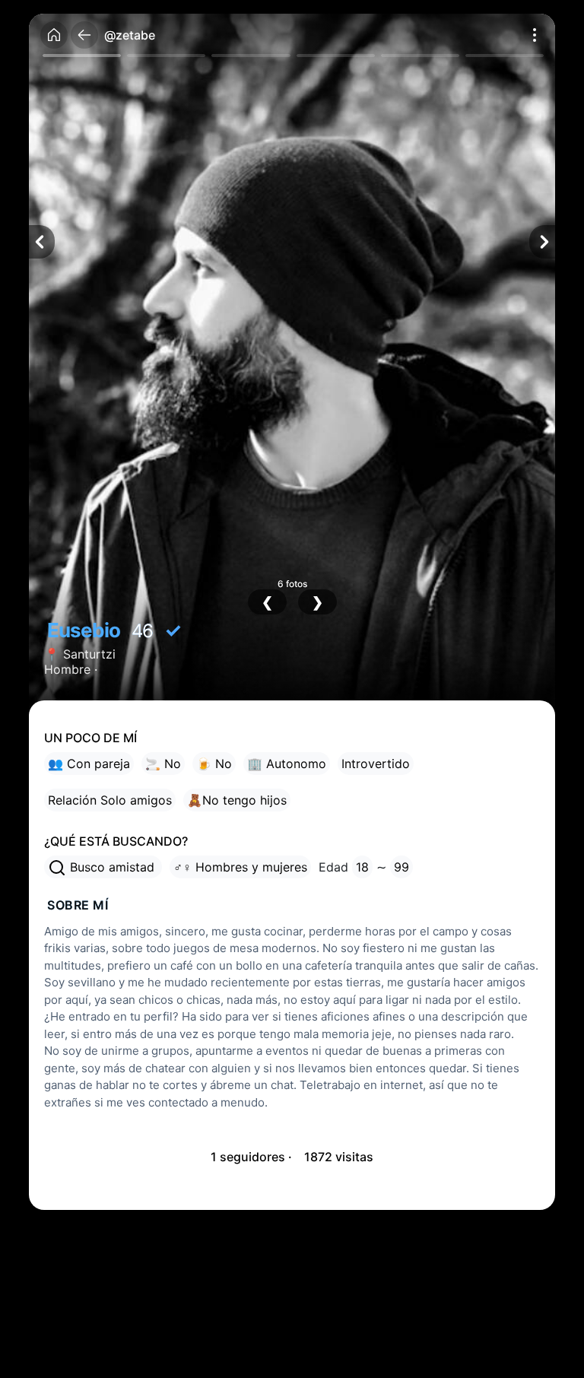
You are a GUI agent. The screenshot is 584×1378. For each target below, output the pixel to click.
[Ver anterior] (42, 242)
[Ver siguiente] (542, 242)
